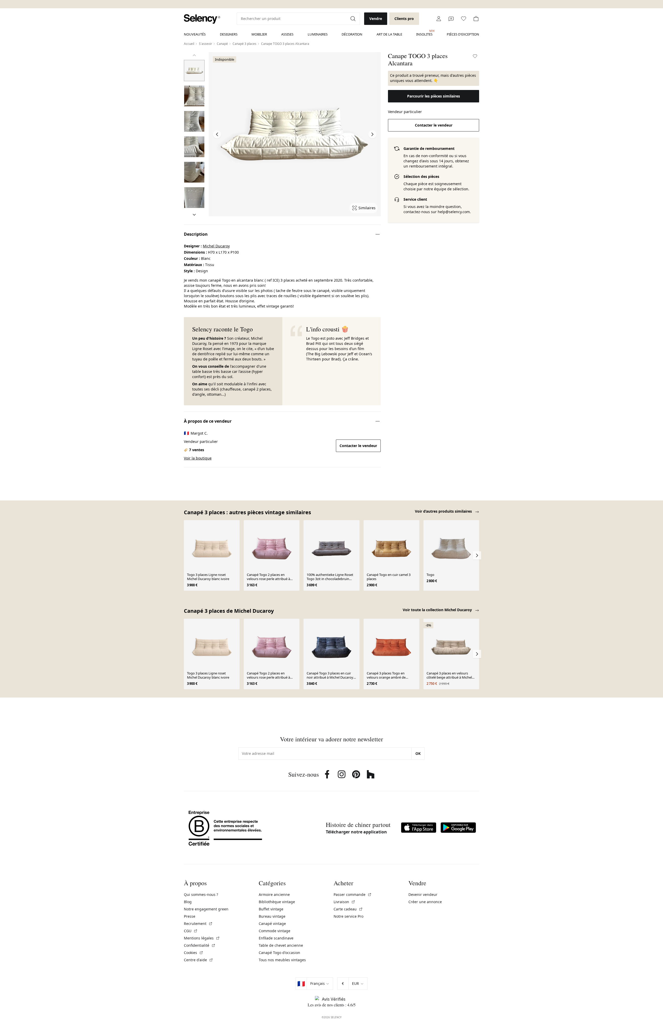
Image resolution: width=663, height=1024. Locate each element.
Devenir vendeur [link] (422, 894)
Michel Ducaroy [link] (216, 245)
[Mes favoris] (463, 19)
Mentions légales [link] (202, 938)
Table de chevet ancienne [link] (281, 945)
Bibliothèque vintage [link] (277, 901)
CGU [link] (191, 930)
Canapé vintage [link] (272, 923)
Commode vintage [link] (274, 930)
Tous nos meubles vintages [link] (282, 959)
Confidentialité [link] (199, 945)
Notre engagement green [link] (206, 909)
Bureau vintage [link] (272, 916)
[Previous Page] (217, 134)
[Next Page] (372, 134)
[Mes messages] (451, 19)
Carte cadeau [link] (348, 909)
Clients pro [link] (404, 18)
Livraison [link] (344, 901)
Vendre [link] (375, 18)
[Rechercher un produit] (353, 18)
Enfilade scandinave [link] (276, 938)
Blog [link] (188, 901)
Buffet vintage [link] (271, 909)
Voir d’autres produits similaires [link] (444, 511)
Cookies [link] (193, 952)
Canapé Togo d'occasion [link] (279, 952)
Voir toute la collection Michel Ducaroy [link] (438, 609)
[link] (202, 19)
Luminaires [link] (318, 34)
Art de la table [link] (389, 34)
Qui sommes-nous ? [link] (201, 894)
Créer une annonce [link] (425, 901)
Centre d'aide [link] (198, 959)
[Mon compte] (439, 19)
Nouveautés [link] (195, 34)
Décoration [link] (352, 34)
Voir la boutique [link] (198, 458)
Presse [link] (189, 916)
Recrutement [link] (198, 923)
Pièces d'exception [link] (463, 34)
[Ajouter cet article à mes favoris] (475, 56)
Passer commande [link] (353, 894)
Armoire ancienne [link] (274, 894)
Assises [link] (287, 34)
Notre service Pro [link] (348, 916)
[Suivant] (194, 215)
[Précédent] (194, 55)
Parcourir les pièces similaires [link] (433, 96)
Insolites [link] (424, 33)
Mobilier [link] (259, 34)
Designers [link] (228, 34)
